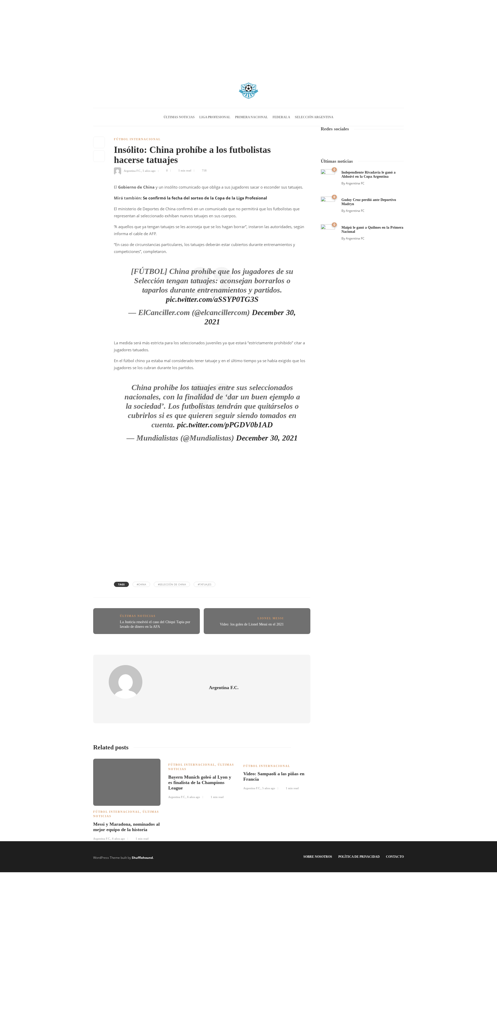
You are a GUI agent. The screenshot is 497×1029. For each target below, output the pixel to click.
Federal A (281, 117)
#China (141, 584)
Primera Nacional (251, 117)
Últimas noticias (179, 117)
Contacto (395, 857)
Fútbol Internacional (137, 139)
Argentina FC (355, 183)
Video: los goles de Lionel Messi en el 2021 (252, 624)
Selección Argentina (314, 117)
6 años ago (118, 838)
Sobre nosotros (317, 857)
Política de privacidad (359, 857)
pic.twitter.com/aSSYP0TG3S (212, 299)
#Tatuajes (204, 584)
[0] (328, 175)
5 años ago (149, 170)
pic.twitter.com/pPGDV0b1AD (225, 424)
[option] (126, 799)
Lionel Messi (271, 618)
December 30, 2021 (267, 438)
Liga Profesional (214, 117)
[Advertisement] (248, 36)
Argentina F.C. (132, 170)
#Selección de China (172, 584)
